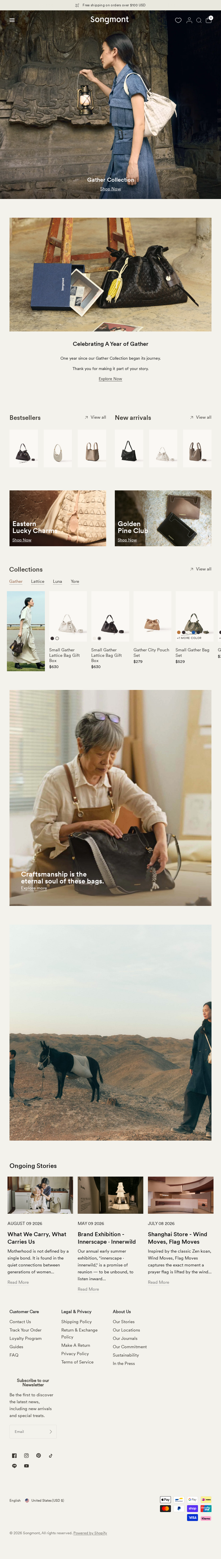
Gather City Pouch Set (151, 652)
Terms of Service (77, 1362)
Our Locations (126, 1330)
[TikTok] (50, 1455)
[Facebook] (14, 1455)
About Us (122, 1312)
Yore (75, 581)
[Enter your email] (51, 1432)
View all (98, 417)
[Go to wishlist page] (178, 20)
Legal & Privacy (76, 1312)
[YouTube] (26, 1466)
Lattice (37, 581)
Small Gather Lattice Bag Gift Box (64, 655)
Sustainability (126, 1355)
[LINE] (14, 1466)
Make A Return (75, 1345)
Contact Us (20, 1321)
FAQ (13, 1355)
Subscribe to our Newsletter (33, 1382)
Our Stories (124, 1321)
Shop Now (21, 540)
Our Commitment (130, 1346)
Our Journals (125, 1338)
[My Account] (189, 20)
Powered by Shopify (90, 1533)
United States (47, 1501)
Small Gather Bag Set (192, 652)
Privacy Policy (75, 1353)
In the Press (124, 1363)
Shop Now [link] (127, 540)
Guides (16, 1346)
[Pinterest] (38, 1455)
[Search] (199, 20)
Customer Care (24, 1312)
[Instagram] (26, 1455)
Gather (15, 581)
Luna (57, 581)
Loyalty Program (25, 1338)
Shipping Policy (76, 1321)
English (15, 1501)
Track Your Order (25, 1330)
